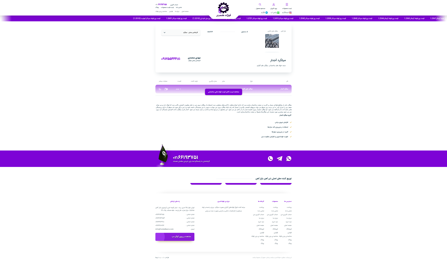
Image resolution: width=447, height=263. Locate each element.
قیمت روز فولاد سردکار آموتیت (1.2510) (146, 18)
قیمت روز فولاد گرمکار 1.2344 (388, 18)
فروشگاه (289, 229)
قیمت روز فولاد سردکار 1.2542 (309, 18)
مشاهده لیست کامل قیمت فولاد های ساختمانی (223, 92)
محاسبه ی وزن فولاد (161, 11)
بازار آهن (283, 31)
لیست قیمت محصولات (167, 7)
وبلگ (290, 243)
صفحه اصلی (185, 11)
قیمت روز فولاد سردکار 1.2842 (362, 18)
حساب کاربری (174, 5)
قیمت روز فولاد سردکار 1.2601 (176, 18)
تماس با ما (179, 7)
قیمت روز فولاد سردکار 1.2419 (283, 18)
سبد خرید (289, 222)
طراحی (167, 257)
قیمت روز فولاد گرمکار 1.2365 (414, 18)
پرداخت (289, 207)
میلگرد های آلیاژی (273, 31)
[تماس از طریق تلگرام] (278, 159)
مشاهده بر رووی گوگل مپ (181, 236)
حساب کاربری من (286, 214)
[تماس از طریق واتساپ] (287, 159)
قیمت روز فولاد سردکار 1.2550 (335, 18)
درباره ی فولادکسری (223, 201)
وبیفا (156, 257)
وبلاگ (157, 7)
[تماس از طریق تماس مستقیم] (269, 159)
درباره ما (177, 11)
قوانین (171, 11)
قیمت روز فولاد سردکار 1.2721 (257, 18)
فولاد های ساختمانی (275, 65)
